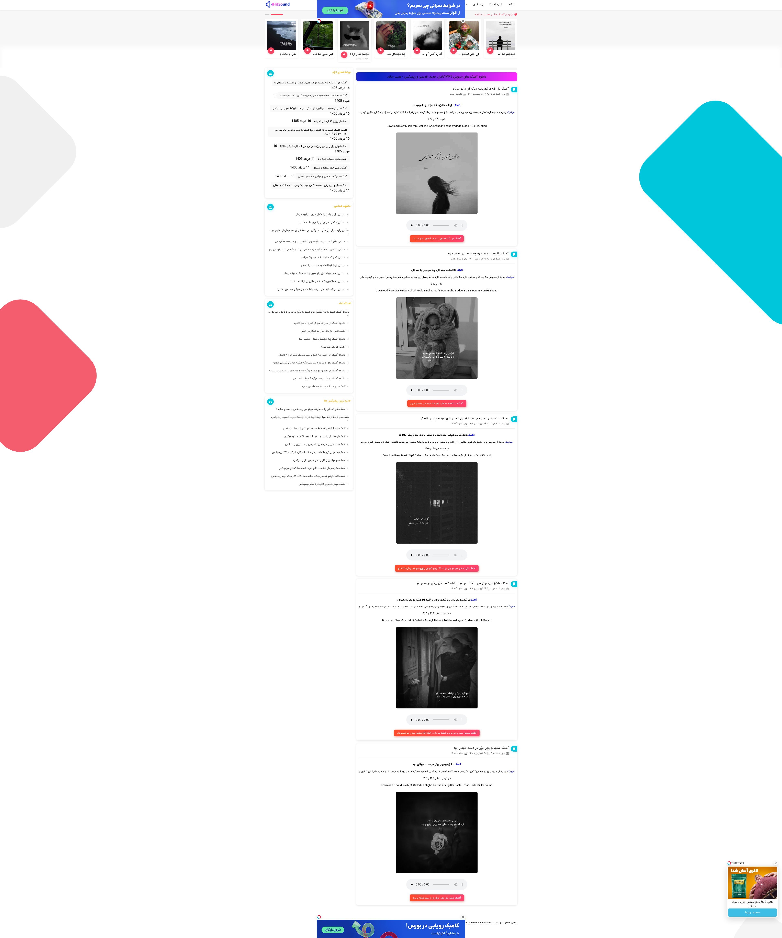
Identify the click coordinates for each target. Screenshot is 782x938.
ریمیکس (478, 4)
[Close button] (776, 863)
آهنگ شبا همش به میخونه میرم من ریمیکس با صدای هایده (313, 95)
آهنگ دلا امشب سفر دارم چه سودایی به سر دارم (478, 254)
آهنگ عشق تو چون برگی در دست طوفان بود (481, 748)
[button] (276, 14)
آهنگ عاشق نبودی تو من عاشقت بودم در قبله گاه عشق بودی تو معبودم (463, 583)
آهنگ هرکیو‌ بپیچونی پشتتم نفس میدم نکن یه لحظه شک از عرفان (310, 185)
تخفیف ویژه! (752, 913)
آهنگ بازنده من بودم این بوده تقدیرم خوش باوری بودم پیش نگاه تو (465, 418)
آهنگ (457, 105)
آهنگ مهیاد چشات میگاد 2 (332, 159)
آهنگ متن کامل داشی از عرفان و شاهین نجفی (322, 176)
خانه (511, 4)
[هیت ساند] (277, 4)
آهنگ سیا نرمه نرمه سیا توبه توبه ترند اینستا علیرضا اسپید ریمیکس (309, 108)
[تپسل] (319, 917)
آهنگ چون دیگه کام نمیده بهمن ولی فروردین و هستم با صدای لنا (310, 82)
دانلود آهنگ (496, 4)
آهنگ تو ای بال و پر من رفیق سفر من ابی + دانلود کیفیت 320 (313, 146)
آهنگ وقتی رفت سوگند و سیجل (330, 168)
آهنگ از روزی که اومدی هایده (330, 121)
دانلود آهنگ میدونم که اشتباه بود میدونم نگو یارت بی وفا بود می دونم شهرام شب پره (311, 131)
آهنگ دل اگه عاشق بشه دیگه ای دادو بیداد (481, 89)
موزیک (511, 112)
